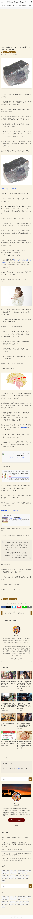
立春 (15, 878)
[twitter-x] (18, 659)
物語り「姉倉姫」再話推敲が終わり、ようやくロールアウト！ (16, 838)
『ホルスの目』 (23, 427)
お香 (15, 870)
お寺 (8, 870)
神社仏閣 (10, 878)
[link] (12, 659)
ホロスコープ (13, 873)
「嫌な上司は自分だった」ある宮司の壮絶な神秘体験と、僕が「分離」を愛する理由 (16, 854)
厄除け (3, 875)
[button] (3, 607)
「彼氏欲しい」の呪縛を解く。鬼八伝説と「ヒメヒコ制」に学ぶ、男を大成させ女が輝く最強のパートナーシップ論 (16, 844)
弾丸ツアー (12, 875)
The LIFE (5, 52)
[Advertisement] (16, 26)
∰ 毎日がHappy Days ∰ (16, 2)
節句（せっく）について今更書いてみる (13, 849)
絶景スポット (21, 878)
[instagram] (21, 659)
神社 (6, 878)
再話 (19, 873)
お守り (3, 870)
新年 (17, 875)
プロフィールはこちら (16, 820)
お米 (11, 870)
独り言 (27, 875)
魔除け (3, 880)
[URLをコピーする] (29, 607)
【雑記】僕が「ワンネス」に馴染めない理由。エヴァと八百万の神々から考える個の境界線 (16, 859)
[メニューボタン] (2, 2)
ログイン (18, 768)
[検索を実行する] (30, 779)
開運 (27, 878)
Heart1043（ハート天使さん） (10, 510)
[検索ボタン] (31, 2)
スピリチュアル (12, 52)
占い (26, 873)
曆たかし (16, 635)
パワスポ (29, 870)
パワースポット (5, 873)
